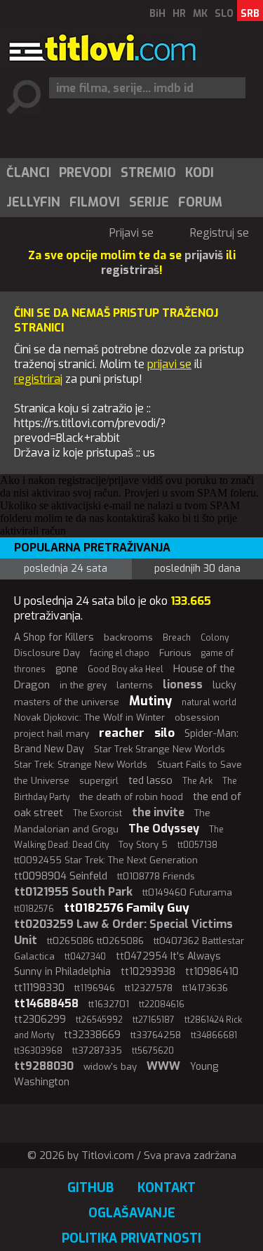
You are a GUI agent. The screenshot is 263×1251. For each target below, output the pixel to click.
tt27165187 (154, 1020)
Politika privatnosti (131, 1238)
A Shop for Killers (54, 637)
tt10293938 (148, 971)
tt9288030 (44, 1066)
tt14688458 (46, 1003)
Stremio (148, 172)
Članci (28, 172)
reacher (121, 733)
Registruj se (219, 232)
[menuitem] (27, 173)
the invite (158, 812)
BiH (157, 13)
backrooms (128, 637)
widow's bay (110, 1067)
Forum (200, 202)
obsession (197, 717)
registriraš (130, 270)
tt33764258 (155, 1035)
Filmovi (94, 202)
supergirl (99, 781)
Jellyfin (33, 202)
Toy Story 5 (143, 845)
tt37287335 (97, 1050)
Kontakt (166, 1187)
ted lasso (150, 780)
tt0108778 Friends (156, 876)
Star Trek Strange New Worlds (159, 749)
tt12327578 (149, 988)
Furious (175, 653)
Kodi (199, 172)
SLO (224, 13)
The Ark (197, 781)
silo (164, 733)
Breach (177, 637)
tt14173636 (205, 988)
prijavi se (169, 364)
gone (66, 669)
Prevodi (85, 172)
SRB (250, 13)
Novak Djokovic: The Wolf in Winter (89, 717)
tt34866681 (214, 1035)
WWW (163, 1066)
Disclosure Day (47, 653)
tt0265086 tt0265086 (95, 941)
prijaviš (203, 255)
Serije (149, 202)
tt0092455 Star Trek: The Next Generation (106, 860)
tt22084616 (161, 1004)
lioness (183, 684)
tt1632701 (108, 1004)
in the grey (83, 685)
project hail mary (51, 734)
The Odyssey (163, 828)
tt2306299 (40, 1019)
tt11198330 (39, 988)
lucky (224, 685)
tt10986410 (211, 971)
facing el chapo (119, 653)
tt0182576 (34, 909)
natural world (209, 702)
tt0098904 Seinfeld (60, 876)
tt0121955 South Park (73, 891)
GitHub (90, 1187)
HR (179, 13)
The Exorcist (97, 813)
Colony (215, 637)
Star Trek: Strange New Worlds (80, 765)
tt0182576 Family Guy (126, 908)
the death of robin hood (131, 797)
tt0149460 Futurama (187, 892)
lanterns (134, 685)
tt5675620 (153, 1050)
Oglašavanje (131, 1213)
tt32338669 (92, 1035)
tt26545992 (99, 1020)
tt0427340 (85, 956)
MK (200, 13)
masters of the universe (66, 702)
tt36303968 (38, 1050)
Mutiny (150, 701)
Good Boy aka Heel (125, 669)
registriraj (38, 379)
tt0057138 (197, 845)
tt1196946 (94, 988)
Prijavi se (131, 232)
